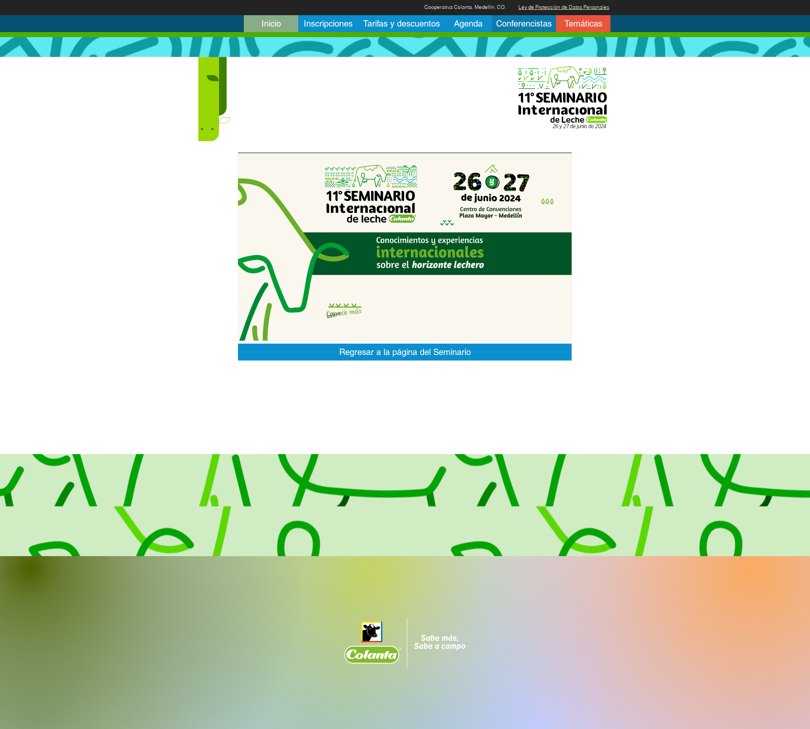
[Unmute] (263, 329)
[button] (401, 23)
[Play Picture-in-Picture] (545, 329)
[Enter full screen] (560, 329)
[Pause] (248, 329)
